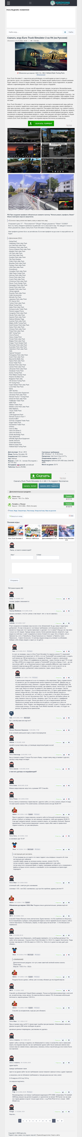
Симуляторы (22, 511)
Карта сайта (55, 1135)
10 (50, 1121)
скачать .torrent (30, 486)
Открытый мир (40, 511)
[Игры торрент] (62, 3)
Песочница (30, 511)
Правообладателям (43, 1135)
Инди (15, 511)
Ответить (59, 599)
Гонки (11, 511)
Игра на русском (50, 511)
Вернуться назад (16, 516)
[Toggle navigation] (30, 3)
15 (57, 1121)
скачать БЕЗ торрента (49, 486)
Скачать (69, 496)
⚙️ (65, 32)
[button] (71, 515)
